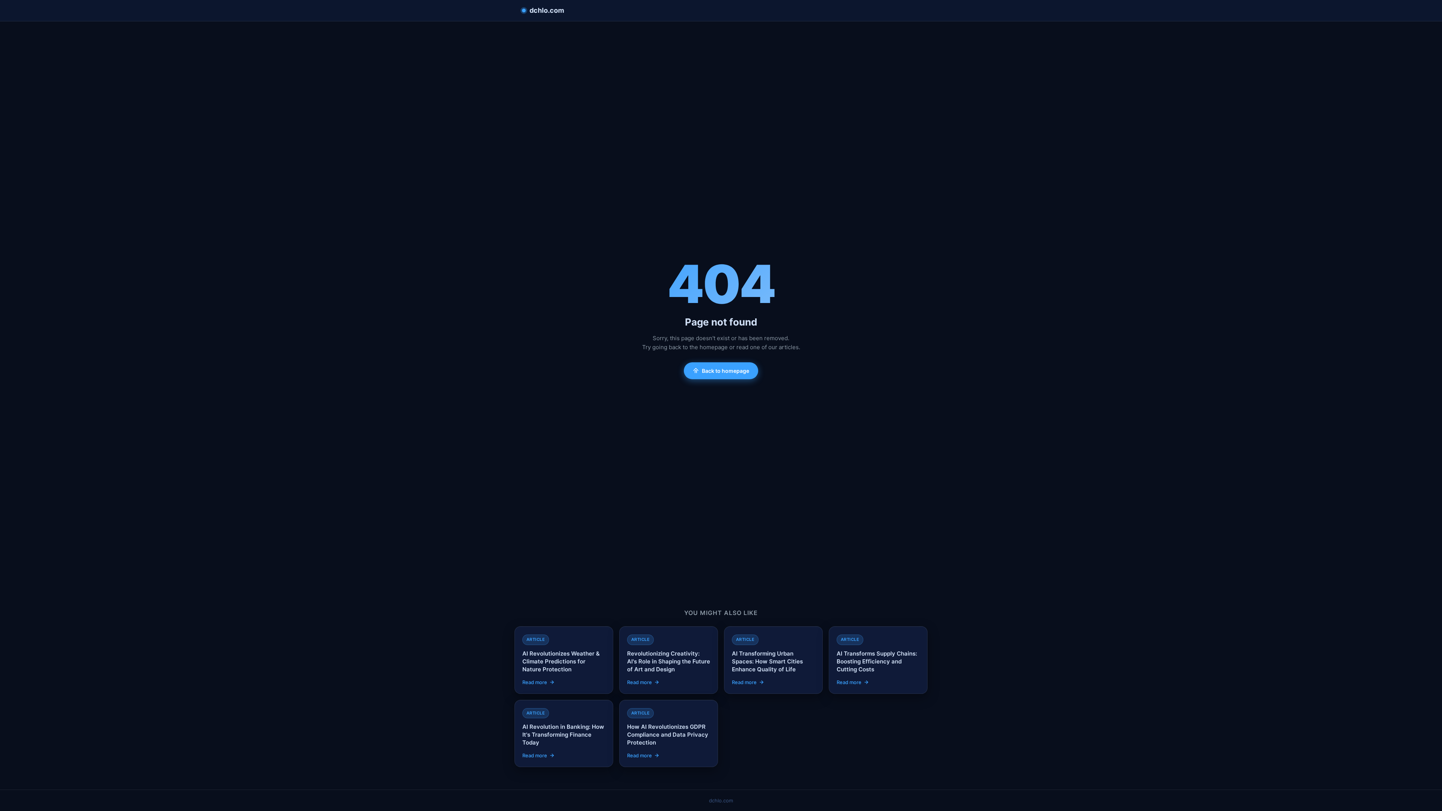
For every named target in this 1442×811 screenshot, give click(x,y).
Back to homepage (725, 371)
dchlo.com (546, 10)
